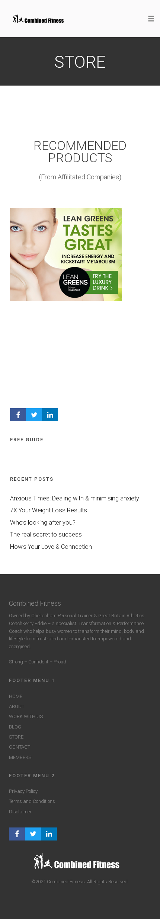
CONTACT (19, 747)
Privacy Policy (23, 791)
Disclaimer (20, 811)
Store (80, 62)
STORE (16, 737)
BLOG (15, 727)
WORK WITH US (26, 716)
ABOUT (16, 706)
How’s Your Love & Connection (51, 546)
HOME (15, 696)
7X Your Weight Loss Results (48, 510)
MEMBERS (20, 757)
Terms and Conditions (32, 801)
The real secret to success (46, 534)
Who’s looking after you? (43, 522)
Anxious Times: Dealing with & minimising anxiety (74, 498)
